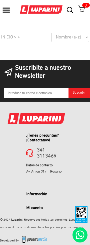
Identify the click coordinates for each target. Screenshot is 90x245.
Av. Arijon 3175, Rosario (44, 172)
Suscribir (79, 93)
